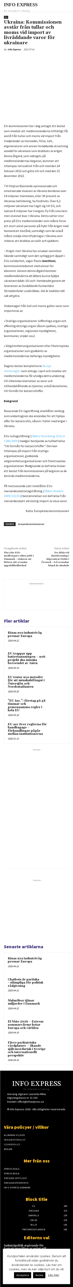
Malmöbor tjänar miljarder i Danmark (24, 1002)
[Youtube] (50, 1116)
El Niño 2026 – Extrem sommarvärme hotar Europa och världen (25, 1025)
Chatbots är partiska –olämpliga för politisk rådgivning (25, 983)
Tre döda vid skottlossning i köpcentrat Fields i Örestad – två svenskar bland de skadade (55, 559)
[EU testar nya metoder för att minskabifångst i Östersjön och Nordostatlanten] (57, 682)
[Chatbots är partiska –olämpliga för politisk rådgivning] (58, 984)
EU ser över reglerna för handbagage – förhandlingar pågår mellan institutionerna (27, 729)
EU (6, 17)
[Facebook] (20, 58)
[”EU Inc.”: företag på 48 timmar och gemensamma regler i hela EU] (57, 706)
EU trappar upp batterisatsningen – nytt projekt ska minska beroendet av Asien (26, 658)
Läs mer (53, 1275)
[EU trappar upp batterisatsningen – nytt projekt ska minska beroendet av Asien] (57, 658)
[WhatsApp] (47, 58)
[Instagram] (29, 1116)
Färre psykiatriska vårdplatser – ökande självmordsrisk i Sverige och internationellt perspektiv (27, 1049)
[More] (56, 58)
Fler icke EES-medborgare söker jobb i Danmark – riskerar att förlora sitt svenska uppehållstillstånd (19, 559)
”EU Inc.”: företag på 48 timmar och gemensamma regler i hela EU (26, 705)
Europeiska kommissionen (31, 524)
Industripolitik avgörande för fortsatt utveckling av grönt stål (25, 1247)
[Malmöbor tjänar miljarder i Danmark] (58, 1006)
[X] (29, 58)
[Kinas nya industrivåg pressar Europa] (57, 638)
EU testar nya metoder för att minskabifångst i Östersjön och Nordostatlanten (26, 682)
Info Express (14, 49)
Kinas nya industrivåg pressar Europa (25, 634)
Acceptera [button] (22, 1275)
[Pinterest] (38, 58)
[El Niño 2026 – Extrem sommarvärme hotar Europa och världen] (58, 1027)
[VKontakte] (43, 1116)
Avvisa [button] (39, 1275)
